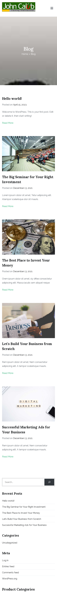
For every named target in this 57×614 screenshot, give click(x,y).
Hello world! (12, 98)
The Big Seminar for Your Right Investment (24, 507)
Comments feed (10, 572)
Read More (7, 123)
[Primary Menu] (52, 8)
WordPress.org (9, 578)
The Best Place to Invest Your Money (21, 513)
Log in (5, 560)
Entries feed (8, 566)
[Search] (49, 482)
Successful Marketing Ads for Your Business (24, 525)
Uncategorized (9, 542)
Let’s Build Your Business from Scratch (21, 519)
